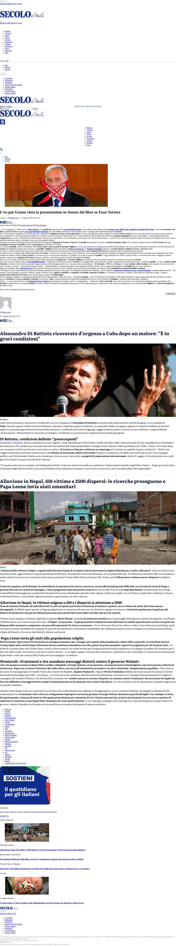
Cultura (7, 44)
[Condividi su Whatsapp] (7, 223)
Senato (7, 759)
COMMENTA (170, 294)
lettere (7, 727)
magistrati (8, 731)
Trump (7, 70)
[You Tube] (3, 2)
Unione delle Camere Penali (15, 763)
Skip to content (5, 106)
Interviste (8, 51)
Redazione (9, 80)
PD (6, 748)
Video (7, 38)
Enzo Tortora (10, 720)
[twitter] (5, 2)
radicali (7, 755)
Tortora (7, 761)
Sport (7, 48)
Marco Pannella (11, 735)
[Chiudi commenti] (1, 296)
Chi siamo (8, 78)
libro (6, 729)
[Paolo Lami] (5, 308)
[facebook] (1, 2)
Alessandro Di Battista (11, 442)
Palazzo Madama (11, 742)
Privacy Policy (10, 93)
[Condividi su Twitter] (10, 223)
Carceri (7, 714)
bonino (7, 711)
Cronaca (8, 33)
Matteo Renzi (10, 737)
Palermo (8, 744)
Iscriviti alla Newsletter (13, 85)
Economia (8, 42)
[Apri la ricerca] (1, 150)
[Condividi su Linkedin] (4, 223)
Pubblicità (8, 89)
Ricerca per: (4, 109)
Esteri (7, 36)
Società (7, 40)
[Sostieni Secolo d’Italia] (25, 804)
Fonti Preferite (40, 225)
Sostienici (8, 83)
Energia (89, 143)
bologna (8, 709)
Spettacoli (8, 46)
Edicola (3, 4)
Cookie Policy (10, 91)
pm (6, 752)
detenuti (8, 716)
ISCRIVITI (4, 816)
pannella (8, 746)
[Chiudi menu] (1, 21)
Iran (6, 65)
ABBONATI (11, 4)
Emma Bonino (10, 718)
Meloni (7, 67)
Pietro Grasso (10, 750)
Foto (6, 53)
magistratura (9, 733)
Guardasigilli (9, 724)
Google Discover (26, 225)
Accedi (19, 4)
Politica (7, 31)
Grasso (7, 722)
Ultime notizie (10, 87)
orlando (8, 739)
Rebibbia (8, 757)
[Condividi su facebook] (1, 223)
